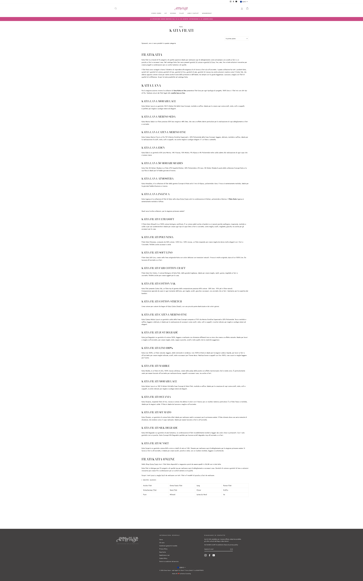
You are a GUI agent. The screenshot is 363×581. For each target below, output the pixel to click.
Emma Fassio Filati (176, 485)
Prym (144, 494)
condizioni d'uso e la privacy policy (227, 545)
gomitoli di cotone (196, 62)
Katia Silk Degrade (148, 433)
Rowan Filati (227, 485)
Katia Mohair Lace (148, 106)
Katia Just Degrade (148, 337)
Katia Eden (145, 153)
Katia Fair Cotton (151, 273)
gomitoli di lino (180, 72)
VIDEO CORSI (156, 13)
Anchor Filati (147, 485)
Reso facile (162, 552)
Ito (224, 494)
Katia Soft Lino (151, 257)
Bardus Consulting (186, 573)
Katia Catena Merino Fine (150, 137)
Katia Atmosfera (147, 183)
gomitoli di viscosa (204, 72)
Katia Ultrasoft (151, 224)
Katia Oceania (146, 402)
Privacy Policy (163, 549)
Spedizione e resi (164, 555)
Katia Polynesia (151, 242)
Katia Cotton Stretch (174, 306)
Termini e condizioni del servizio (168, 561)
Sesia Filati (173, 490)
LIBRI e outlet (193, 13)
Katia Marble (146, 371)
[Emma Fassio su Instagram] (205, 555)
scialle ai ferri (230, 60)
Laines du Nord (202, 494)
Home (181, 27)
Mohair (171, 106)
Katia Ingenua (146, 199)
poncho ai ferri (147, 62)
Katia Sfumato (146, 417)
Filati (181, 13)
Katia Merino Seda (148, 121)
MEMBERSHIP (207, 13)
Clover (199, 490)
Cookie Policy (163, 558)
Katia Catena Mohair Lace (150, 319)
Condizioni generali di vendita (168, 546)
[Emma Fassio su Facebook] (209, 555)
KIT (166, 13)
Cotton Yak (239, 72)
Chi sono (161, 543)
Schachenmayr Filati (150, 490)
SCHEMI (173, 13)
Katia (170, 199)
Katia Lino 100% (147, 353)
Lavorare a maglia (230, 74)
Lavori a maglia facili (158, 475)
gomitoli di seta (192, 72)
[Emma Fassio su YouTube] (214, 555)
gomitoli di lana (209, 62)
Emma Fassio (184, 199)
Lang (198, 485)
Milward (172, 494)
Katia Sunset (146, 448)
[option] (181, 19)
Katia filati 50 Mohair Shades (151, 168)
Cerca (161, 539)
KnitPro (225, 490)
